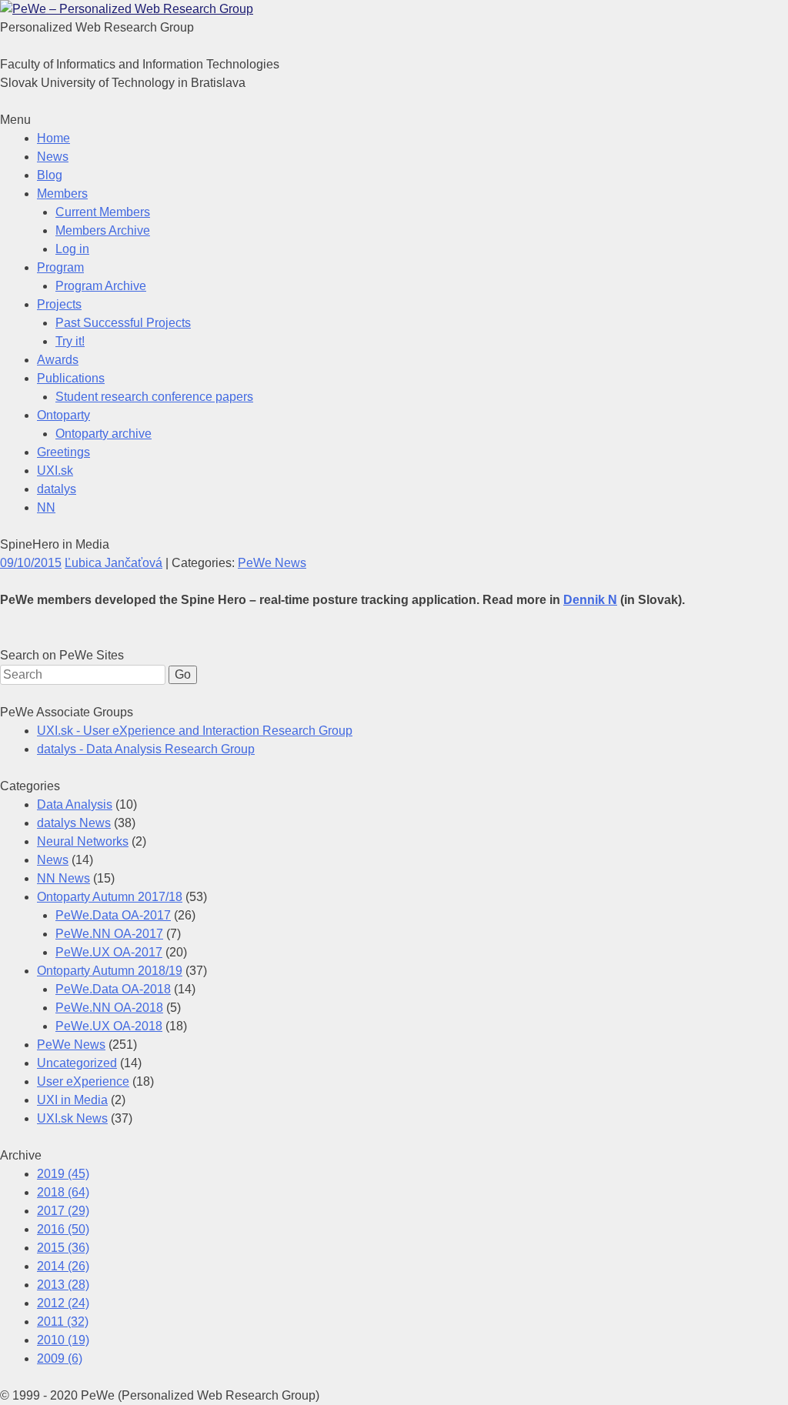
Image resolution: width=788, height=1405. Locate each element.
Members (62, 193)
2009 (59, 1358)
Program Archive (100, 285)
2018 (63, 1192)
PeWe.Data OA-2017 (113, 915)
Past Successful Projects (123, 322)
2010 (63, 1340)
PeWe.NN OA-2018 (109, 1007)
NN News (63, 878)
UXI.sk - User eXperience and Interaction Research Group (194, 730)
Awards (57, 359)
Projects (59, 304)
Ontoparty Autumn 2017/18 (109, 896)
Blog (49, 175)
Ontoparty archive (103, 433)
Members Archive (102, 230)
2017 (63, 1210)
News (52, 156)
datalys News (74, 822)
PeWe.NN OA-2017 (109, 933)
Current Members (102, 212)
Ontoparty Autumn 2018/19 (109, 970)
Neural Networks (83, 841)
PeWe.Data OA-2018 (113, 989)
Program (60, 267)
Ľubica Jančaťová (113, 562)
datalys (56, 489)
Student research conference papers (154, 396)
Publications (71, 378)
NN (46, 507)
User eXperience (83, 1081)
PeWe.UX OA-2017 (108, 952)
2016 (63, 1229)
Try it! (70, 341)
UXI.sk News (72, 1118)
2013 (63, 1284)
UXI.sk (55, 470)
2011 (62, 1321)
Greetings (63, 452)
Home (53, 138)
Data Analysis (74, 804)
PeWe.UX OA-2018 (108, 1026)
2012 (63, 1303)
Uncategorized (77, 1063)
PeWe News (272, 562)
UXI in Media (72, 1099)
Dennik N (590, 599)
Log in (72, 248)
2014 (63, 1266)
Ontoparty (63, 415)
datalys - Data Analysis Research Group (146, 749)
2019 (63, 1173)
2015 (63, 1247)
